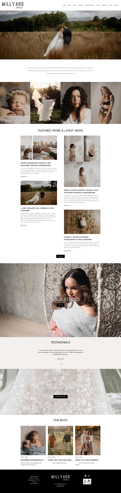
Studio (74, 5)
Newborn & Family (89, 5)
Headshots (105, 5)
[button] (1, 35)
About (69, 5)
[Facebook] (85, 475)
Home (64, 5)
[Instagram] (88, 475)
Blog (111, 5)
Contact (116, 5)
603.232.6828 (33, 483)
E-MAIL (34, 482)
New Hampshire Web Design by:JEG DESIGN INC (60, 484)
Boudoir (98, 5)
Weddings (80, 5)
